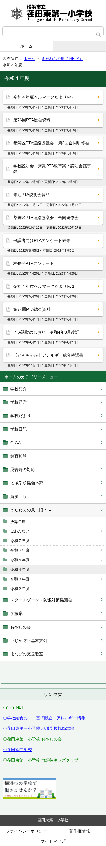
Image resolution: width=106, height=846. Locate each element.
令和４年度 (19, 569)
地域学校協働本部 (26, 483)
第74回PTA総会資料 (31, 309)
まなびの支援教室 (26, 653)
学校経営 (18, 402)
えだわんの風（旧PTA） (62, 58)
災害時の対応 (22, 469)
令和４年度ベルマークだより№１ (44, 286)
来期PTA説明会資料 (31, 194)
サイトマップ (53, 841)
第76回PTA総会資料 (31, 120)
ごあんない (19, 531)
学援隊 (16, 613)
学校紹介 (18, 389)
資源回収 (18, 496)
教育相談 (18, 456)
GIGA (15, 442)
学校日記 (18, 429)
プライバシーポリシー (26, 831)
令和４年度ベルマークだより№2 (43, 97)
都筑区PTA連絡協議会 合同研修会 (46, 217)
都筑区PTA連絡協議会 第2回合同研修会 (51, 143)
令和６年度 (19, 550)
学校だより (20, 415)
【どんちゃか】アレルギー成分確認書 (48, 355)
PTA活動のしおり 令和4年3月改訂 (46, 332)
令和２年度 (19, 588)
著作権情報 (79, 831)
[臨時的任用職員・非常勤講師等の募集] (29, 797)
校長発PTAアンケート (33, 263)
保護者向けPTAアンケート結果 (41, 240)
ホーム (26, 46)
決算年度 (18, 521)
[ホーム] (53, 13)
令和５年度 (19, 560)
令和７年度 (19, 541)
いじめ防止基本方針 (28, 640)
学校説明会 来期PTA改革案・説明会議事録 (52, 168)
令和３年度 (19, 579)
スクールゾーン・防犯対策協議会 (41, 600)
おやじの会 (20, 627)
